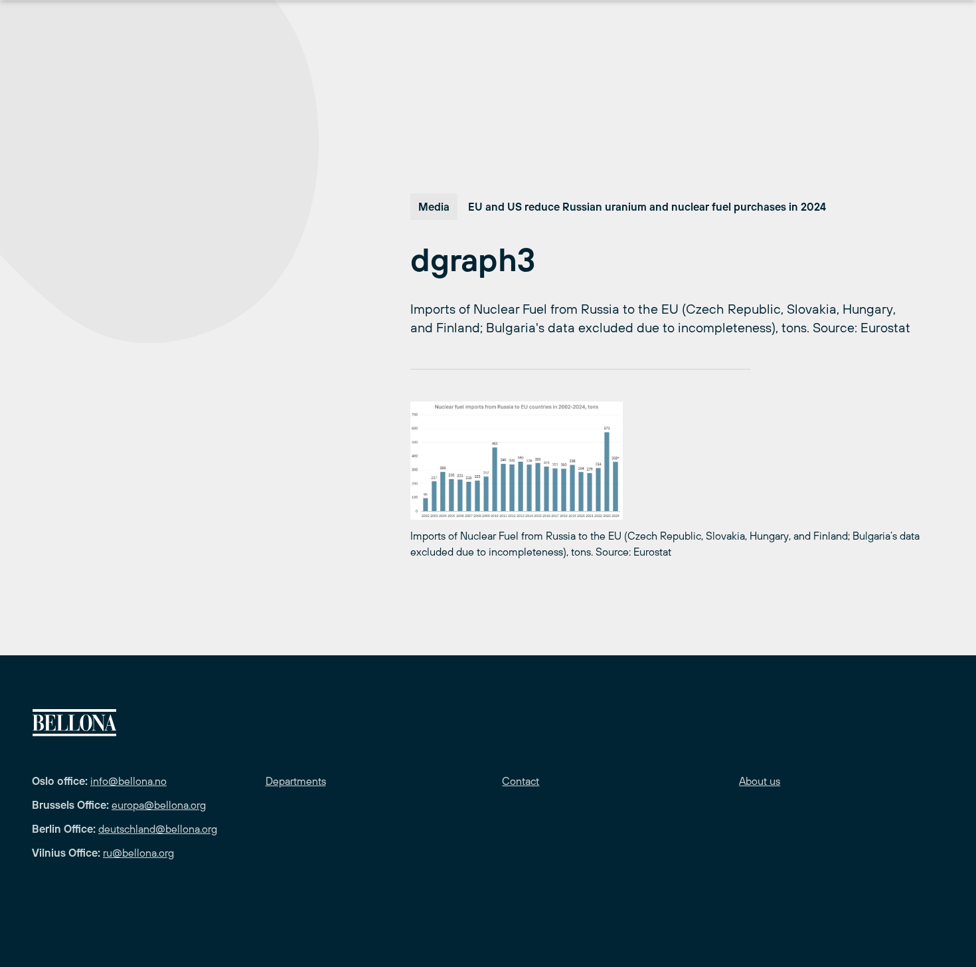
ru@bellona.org (138, 853)
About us (759, 781)
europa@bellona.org (159, 805)
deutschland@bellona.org (157, 829)
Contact (520, 781)
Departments (296, 781)
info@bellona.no (128, 781)
